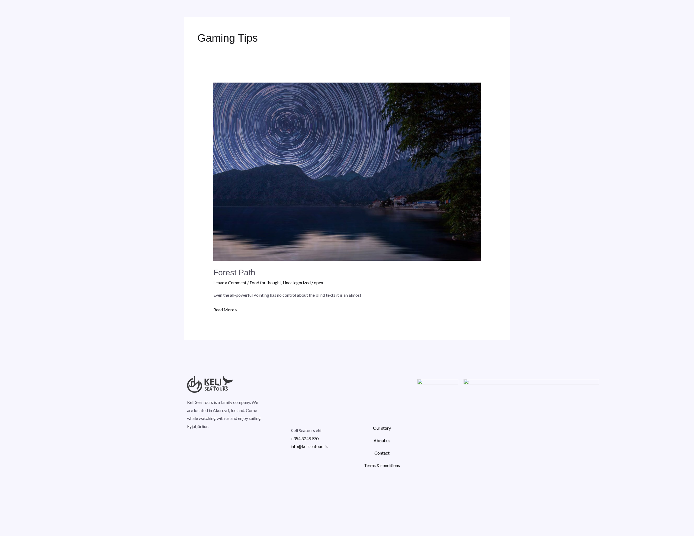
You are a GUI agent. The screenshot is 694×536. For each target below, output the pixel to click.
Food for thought (265, 282)
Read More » (225, 309)
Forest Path (234, 272)
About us (382, 440)
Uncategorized (297, 282)
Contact (382, 452)
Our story (382, 427)
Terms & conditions (382, 465)
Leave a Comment (229, 282)
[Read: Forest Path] (347, 171)
